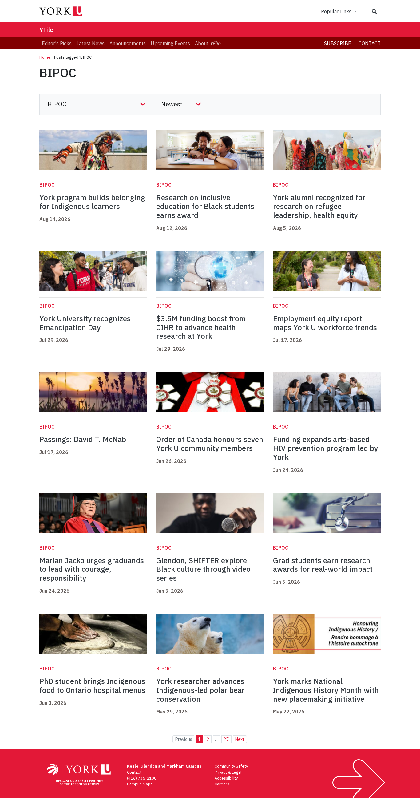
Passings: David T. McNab (82, 439)
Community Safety (231, 766)
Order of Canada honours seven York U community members (209, 443)
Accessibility (226, 778)
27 (226, 739)
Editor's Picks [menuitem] (57, 43)
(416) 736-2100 (142, 778)
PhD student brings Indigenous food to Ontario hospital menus (92, 685)
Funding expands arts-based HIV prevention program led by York (325, 448)
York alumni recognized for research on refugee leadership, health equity (319, 206)
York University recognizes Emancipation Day (85, 323)
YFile (46, 30)
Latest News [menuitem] (91, 43)
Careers (222, 784)
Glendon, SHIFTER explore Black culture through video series (203, 569)
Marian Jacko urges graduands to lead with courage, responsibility (91, 569)
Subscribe (337, 43)
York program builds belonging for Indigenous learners (92, 201)
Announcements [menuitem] (127, 43)
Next (239, 739)
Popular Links (337, 11)
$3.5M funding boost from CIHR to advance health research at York (201, 327)
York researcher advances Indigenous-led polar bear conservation (200, 690)
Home (44, 57)
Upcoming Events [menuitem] (170, 43)
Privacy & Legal (228, 772)
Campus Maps (140, 784)
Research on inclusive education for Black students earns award (205, 206)
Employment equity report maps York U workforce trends (325, 323)
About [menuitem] (207, 43)
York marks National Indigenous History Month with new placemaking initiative (326, 690)
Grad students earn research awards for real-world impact (323, 564)
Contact (370, 43)
